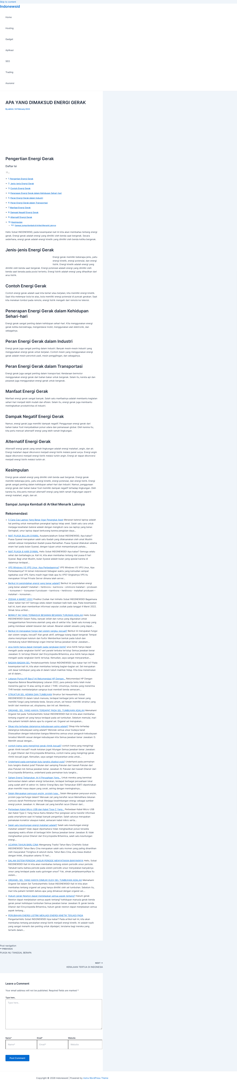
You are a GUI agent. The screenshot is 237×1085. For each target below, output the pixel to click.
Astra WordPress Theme (95, 1078)
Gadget (9, 39)
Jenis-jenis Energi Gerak (22, 183)
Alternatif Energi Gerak (21, 217)
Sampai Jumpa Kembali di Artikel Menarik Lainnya (35, 225)
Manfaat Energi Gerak (20, 207)
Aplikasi (9, 50)
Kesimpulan (16, 222)
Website (71, 1038)
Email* (40, 1038)
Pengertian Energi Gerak (21, 179)
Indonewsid (10, 6)
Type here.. (10, 997)
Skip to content (8, 1)
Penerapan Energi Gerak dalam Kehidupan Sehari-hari (36, 193)
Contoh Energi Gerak (20, 188)
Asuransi (9, 83)
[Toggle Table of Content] (7, 173)
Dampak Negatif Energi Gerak (24, 212)
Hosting (9, 28)
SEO (7, 61)
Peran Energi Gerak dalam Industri (26, 198)
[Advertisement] (51, 130)
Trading (9, 72)
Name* (8, 1038)
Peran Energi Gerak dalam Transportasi (29, 203)
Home (8, 17)
